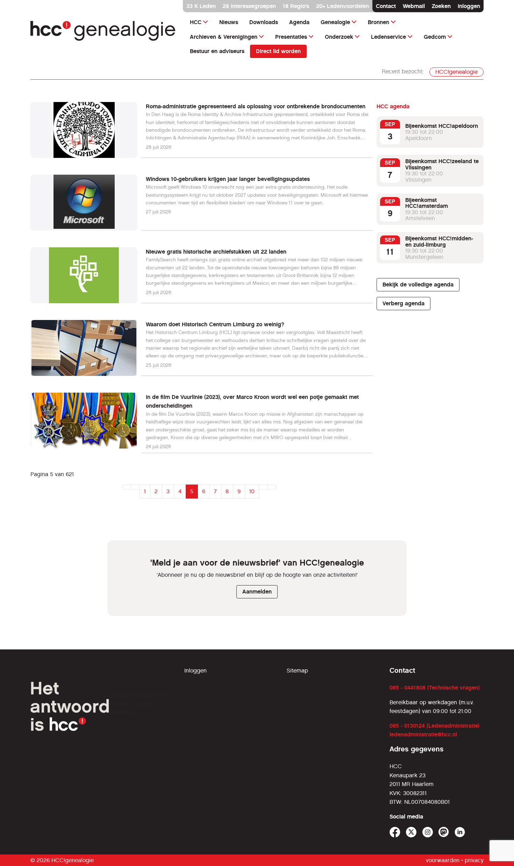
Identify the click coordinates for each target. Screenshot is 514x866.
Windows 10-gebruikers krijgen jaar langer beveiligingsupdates (228, 179)
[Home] (103, 31)
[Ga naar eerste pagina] (126, 487)
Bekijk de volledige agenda (418, 284)
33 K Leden (201, 6)
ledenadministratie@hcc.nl (423, 734)
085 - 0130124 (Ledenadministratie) (434, 725)
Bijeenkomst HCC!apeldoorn (441, 126)
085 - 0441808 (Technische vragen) (435, 687)
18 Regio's (296, 6)
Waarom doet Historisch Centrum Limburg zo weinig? (215, 324)
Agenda (299, 22)
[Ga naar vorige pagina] (135, 487)
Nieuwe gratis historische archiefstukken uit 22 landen (216, 251)
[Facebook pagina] (395, 832)
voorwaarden (442, 860)
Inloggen (469, 6)
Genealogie (335, 22)
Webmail (414, 6)
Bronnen (378, 22)
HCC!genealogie (456, 71)
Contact (386, 6)
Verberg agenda (403, 303)
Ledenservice (388, 37)
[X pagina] (411, 832)
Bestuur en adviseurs (217, 51)
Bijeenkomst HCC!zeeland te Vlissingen (442, 164)
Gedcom (435, 37)
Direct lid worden (278, 51)
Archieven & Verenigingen (223, 37)
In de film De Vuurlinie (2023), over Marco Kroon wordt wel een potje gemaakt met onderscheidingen (252, 401)
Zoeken (441, 6)
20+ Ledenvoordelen (342, 6)
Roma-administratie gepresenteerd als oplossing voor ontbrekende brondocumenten (255, 106)
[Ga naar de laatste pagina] (272, 487)
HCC (195, 22)
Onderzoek (339, 37)
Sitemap (297, 670)
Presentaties (291, 37)
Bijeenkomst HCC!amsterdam (426, 203)
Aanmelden (257, 591)
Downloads (263, 22)
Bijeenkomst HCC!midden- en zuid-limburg (439, 241)
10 (252, 491)
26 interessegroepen (249, 6)
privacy (474, 860)
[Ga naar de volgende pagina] (263, 487)
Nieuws (228, 22)
